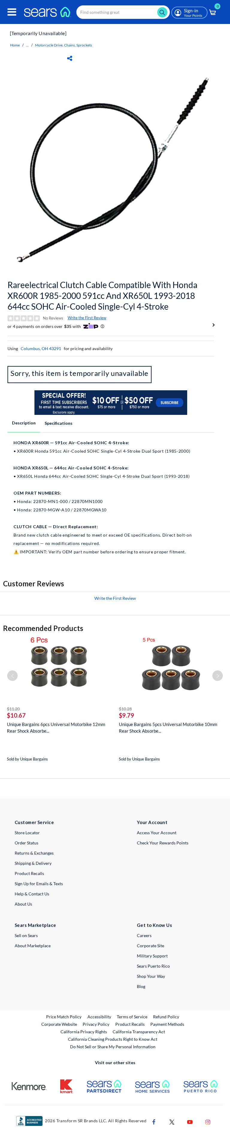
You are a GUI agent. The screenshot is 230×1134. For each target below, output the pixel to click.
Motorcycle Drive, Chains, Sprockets (63, 45)
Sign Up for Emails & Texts (39, 883)
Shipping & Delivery (33, 863)
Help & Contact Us (32, 893)
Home (15, 45)
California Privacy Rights (83, 1031)
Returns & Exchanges (34, 853)
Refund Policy (166, 1016)
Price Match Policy (63, 1016)
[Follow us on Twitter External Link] (172, 1121)
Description (24, 422)
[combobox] (123, 12)
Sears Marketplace (35, 925)
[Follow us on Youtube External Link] (190, 1121)
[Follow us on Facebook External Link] (154, 1121)
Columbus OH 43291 (41, 348)
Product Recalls (29, 873)
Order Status (26, 842)
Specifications (58, 423)
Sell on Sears (26, 935)
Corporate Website (59, 1024)
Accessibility (99, 1016)
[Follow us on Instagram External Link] (208, 1121)
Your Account (152, 822)
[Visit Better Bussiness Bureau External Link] (29, 1120)
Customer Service (34, 822)
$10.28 (125, 708)
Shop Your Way (151, 976)
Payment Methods (167, 1024)
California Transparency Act (139, 1031)
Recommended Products (43, 628)
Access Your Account (156, 832)
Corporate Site (150, 945)
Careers (144, 935)
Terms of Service (132, 1016)
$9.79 (126, 715)
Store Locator (27, 832)
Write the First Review (87, 317)
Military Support (152, 955)
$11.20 (13, 708)
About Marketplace (33, 945)
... (27, 45)
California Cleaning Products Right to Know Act (112, 1039)
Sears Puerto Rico (153, 966)
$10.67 (16, 715)
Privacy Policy (96, 1024)
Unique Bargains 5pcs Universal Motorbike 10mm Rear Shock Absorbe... (168, 728)
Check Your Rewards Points (162, 842)
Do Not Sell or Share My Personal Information (112, 1046)
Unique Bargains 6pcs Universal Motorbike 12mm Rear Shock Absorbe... (56, 728)
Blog (141, 986)
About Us (23, 903)
